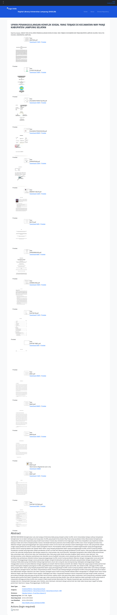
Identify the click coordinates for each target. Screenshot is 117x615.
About (92, 12)
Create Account (111, 3)
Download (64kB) (35, 406)
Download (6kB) (34, 254)
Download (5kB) (34, 224)
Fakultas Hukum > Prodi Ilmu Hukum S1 (34, 593)
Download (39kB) (35, 376)
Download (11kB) (35, 42)
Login (113, 1)
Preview (43, 42)
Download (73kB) (35, 72)
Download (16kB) (35, 436)
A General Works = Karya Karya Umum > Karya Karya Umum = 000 (42, 591)
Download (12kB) (35, 194)
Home (85, 12)
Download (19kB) (35, 285)
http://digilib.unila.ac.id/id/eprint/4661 (33, 603)
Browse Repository (103, 12)
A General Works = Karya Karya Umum (33, 589)
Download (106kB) (35, 469)
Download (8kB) (34, 506)
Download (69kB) (35, 133)
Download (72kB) (35, 163)
